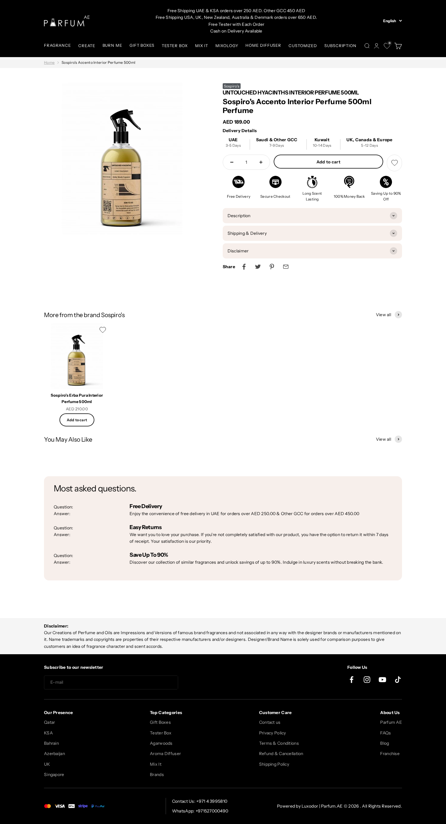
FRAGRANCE (57, 45)
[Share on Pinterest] (272, 267)
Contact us (270, 722)
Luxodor (310, 806)
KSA (48, 733)
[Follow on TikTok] (398, 679)
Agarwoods (161, 743)
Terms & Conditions (279, 743)
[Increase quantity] (261, 162)
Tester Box (160, 733)
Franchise (390, 753)
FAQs (385, 733)
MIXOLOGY (226, 45)
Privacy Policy (272, 733)
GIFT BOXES (142, 45)
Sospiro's (232, 86)
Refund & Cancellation (281, 753)
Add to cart (328, 162)
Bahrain (51, 743)
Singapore (54, 774)
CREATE (86, 45)
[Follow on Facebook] (351, 679)
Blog (384, 743)
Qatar (49, 722)
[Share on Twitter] (258, 267)
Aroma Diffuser (165, 753)
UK (47, 764)
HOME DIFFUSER (263, 45)
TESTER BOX (175, 45)
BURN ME (112, 45)
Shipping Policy (274, 764)
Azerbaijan (54, 753)
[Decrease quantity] (232, 162)
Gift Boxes (160, 722)
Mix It (155, 764)
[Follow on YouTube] (382, 679)
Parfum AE (391, 722)
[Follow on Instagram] (367, 679)
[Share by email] (286, 267)
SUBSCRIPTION (340, 45)
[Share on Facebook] (244, 267)
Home (49, 62)
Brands (157, 774)
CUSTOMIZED (303, 45)
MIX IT (201, 45)
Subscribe (200, 682)
